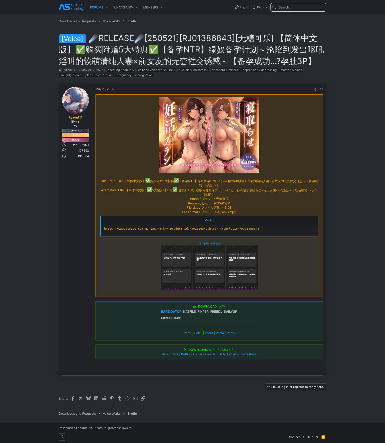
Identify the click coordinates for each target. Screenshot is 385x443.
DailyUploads (228, 354)
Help (310, 437)
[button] (107, 7)
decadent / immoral (225, 70)
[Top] (317, 437)
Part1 (187, 333)
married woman (291, 70)
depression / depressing (260, 70)
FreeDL (210, 354)
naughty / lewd (70, 75)
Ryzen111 (69, 70)
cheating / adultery (121, 70)
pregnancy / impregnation (135, 75)
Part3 (209, 333)
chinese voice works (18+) (156, 70)
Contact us (296, 437)
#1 (321, 89)
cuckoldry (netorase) (193, 70)
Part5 (231, 333)
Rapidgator (170, 354)
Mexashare (249, 354)
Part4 (220, 333)
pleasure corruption (99, 75)
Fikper (197, 354)
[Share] (315, 89)
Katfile (185, 354)
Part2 (198, 333)
